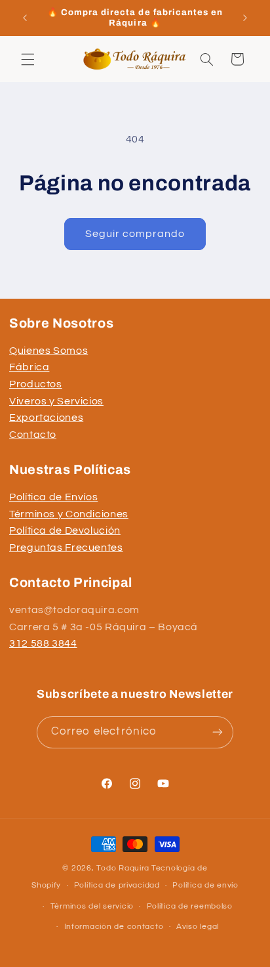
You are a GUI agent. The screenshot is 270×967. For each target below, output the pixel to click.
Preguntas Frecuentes (66, 547)
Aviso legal (197, 926)
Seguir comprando (135, 233)
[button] (27, 59)
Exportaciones (46, 417)
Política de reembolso (190, 906)
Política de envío (205, 885)
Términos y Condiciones (68, 514)
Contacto (32, 434)
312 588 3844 (43, 643)
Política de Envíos (53, 497)
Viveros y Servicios (56, 401)
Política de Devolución (65, 530)
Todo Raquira (122, 868)
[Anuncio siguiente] (245, 17)
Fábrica (29, 367)
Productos (35, 384)
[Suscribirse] (217, 732)
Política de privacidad (117, 885)
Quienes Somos (48, 350)
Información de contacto (114, 926)
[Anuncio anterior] (24, 17)
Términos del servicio (92, 906)
